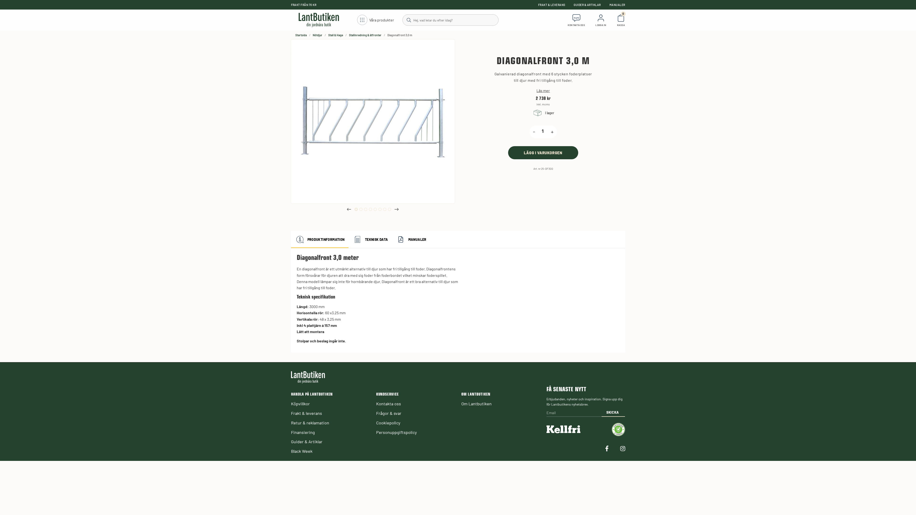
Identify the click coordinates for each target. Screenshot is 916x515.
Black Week (301, 451)
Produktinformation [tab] (326, 239)
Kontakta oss (388, 403)
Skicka (612, 412)
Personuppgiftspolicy (396, 432)
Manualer (617, 4)
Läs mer (543, 91)
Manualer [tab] (417, 239)
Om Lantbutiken (476, 403)
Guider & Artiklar (587, 4)
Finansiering (303, 432)
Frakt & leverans (551, 4)
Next (396, 209)
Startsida (301, 35)
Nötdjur (317, 35)
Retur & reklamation (310, 422)
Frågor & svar (388, 413)
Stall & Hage (335, 35)
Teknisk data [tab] (376, 239)
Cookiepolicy (388, 422)
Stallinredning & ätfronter (365, 35)
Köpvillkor (300, 403)
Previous (349, 209)
